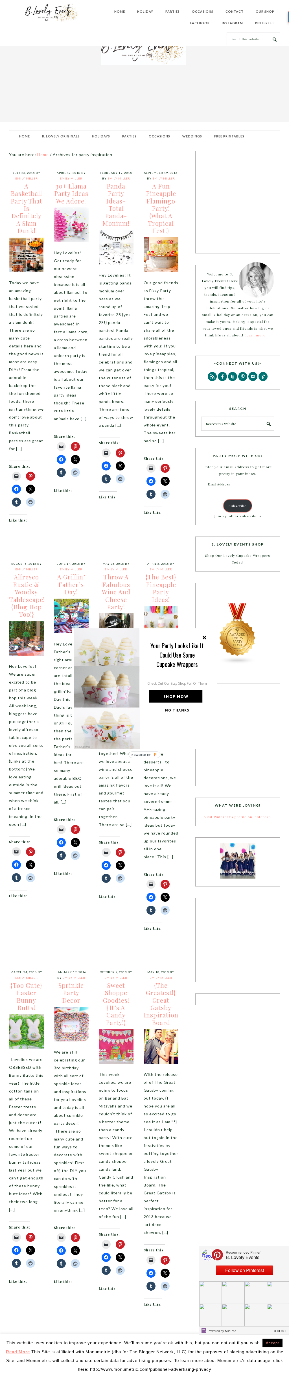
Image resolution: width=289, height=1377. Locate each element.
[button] (177, 655)
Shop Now (175, 696)
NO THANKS (177, 710)
